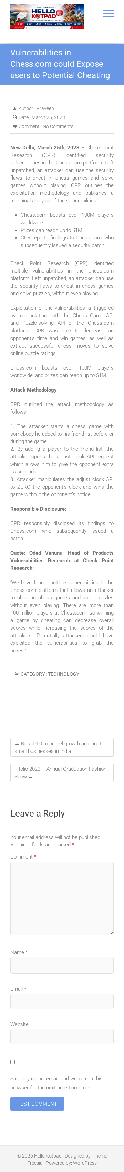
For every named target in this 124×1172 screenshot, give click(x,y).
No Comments (58, 126)
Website (19, 1024)
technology (63, 674)
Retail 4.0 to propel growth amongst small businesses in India (57, 747)
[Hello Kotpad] (47, 16)
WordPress (85, 1163)
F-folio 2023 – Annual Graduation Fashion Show (60, 773)
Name (19, 952)
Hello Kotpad (48, 1156)
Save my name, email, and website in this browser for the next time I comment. (56, 1083)
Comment (23, 857)
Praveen (44, 108)
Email (18, 989)
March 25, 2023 (48, 117)
